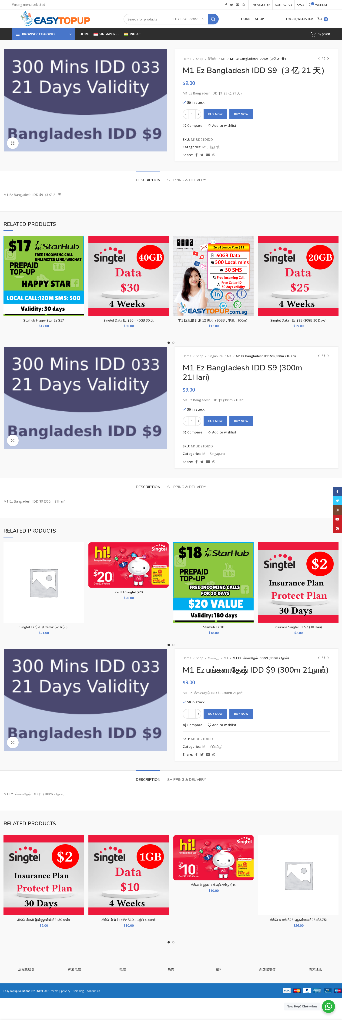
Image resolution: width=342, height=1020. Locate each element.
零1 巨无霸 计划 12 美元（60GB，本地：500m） (213, 320)
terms (54, 991)
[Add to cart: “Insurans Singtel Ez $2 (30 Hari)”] (335, 560)
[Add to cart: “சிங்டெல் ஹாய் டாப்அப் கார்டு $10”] (250, 853)
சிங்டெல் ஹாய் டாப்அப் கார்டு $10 (213, 885)
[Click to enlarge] (13, 143)
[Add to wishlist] (80, 243)
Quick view (80, 264)
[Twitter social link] (231, 5)
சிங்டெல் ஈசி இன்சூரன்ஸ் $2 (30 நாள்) (43, 920)
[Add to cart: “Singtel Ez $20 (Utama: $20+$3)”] (80, 560)
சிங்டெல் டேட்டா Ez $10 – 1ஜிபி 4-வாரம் (128, 920)
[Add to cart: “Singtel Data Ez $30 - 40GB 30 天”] (165, 253)
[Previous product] (318, 59)
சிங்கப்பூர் (214, 658)
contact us (93, 991)
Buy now (241, 114)
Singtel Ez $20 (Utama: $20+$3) (44, 627)
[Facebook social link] (226, 5)
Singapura (215, 356)
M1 (223, 59)
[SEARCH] (213, 19)
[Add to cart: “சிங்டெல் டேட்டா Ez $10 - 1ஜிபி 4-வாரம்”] (165, 853)
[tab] (148, 178)
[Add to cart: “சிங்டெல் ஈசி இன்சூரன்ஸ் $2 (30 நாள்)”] (80, 853)
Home (187, 59)
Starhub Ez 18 (213, 627)
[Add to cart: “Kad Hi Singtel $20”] (165, 560)
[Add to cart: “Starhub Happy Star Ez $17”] (80, 253)
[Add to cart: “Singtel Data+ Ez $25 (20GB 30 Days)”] (335, 253)
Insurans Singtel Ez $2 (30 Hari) (298, 627)
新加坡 (213, 59)
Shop (200, 59)
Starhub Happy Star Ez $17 (43, 320)
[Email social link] (238, 5)
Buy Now (215, 114)
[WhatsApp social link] (243, 5)
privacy (65, 991)
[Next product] (328, 59)
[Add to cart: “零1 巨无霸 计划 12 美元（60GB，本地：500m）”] (250, 253)
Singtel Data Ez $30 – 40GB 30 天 (129, 320)
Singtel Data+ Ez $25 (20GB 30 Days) (298, 320)
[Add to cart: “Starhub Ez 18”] (250, 560)
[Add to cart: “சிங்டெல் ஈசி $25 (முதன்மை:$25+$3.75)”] (335, 853)
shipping (78, 991)
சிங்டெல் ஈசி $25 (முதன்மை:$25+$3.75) (298, 920)
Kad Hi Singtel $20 (129, 592)
